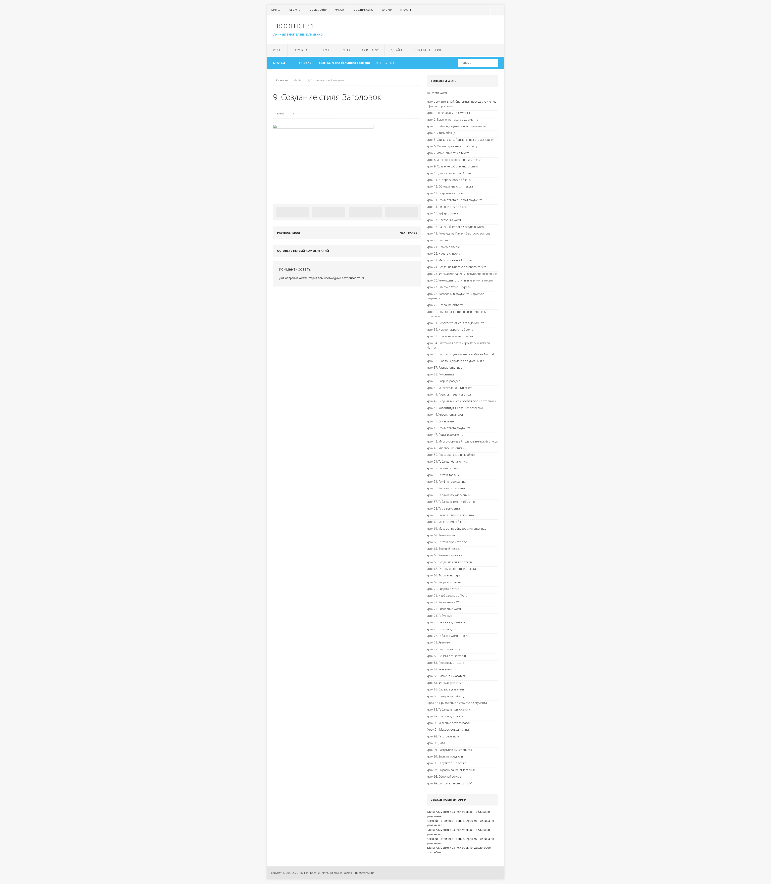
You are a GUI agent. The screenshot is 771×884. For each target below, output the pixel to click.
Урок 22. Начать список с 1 (445, 253)
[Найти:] (478, 62)
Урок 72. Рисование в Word (445, 602)
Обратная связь (363, 9)
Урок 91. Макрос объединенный (448, 729)
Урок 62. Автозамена (441, 535)
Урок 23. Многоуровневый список (449, 260)
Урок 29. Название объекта (445, 305)
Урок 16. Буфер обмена (442, 213)
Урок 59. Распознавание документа (450, 515)
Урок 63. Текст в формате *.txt (447, 542)
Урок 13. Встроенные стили (445, 193)
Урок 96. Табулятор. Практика (446, 763)
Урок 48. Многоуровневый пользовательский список (462, 441)
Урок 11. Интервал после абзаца (449, 180)
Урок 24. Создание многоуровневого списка (456, 267)
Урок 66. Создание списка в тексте (450, 562)
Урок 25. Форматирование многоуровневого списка (462, 274)
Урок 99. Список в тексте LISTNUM (449, 783)
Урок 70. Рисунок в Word (443, 589)
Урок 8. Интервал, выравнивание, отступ (454, 160)
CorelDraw (370, 50)
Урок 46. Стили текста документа (448, 428)
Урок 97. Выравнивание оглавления (451, 770)
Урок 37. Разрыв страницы (444, 367)
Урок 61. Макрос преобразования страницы (456, 528)
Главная (276, 9)
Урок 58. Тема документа (443, 508)
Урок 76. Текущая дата (441, 629)
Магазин (340, 9)
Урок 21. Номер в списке (443, 247)
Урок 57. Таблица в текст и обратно (451, 502)
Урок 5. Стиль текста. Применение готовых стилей (460, 140)
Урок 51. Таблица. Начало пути (447, 461)
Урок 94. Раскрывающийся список (449, 750)
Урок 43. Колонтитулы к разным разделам (455, 408)
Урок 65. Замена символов (445, 555)
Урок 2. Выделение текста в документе (452, 119)
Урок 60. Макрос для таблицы (446, 522)
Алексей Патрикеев (440, 821)
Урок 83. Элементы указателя (446, 676)
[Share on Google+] (401, 212)
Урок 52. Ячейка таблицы (443, 468)
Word (277, 50)
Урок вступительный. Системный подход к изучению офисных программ (461, 104)
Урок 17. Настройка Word (444, 220)
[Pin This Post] (365, 212)
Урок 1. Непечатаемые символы (448, 113)
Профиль (406, 9)
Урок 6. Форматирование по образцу (452, 146)
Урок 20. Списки (437, 240)
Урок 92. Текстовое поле (443, 736)
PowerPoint (302, 50)
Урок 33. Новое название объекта (450, 336)
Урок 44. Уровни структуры (445, 414)
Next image (408, 233)
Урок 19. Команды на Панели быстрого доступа (458, 233)
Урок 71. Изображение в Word (447, 595)
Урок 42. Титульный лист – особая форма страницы (461, 401)
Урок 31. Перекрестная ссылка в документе (455, 323)
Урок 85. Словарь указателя (445, 689)
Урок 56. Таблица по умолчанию (448, 495)
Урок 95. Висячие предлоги (445, 756)
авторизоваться (353, 278)
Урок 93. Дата (436, 743)
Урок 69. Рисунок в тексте (444, 582)
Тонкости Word (437, 93)
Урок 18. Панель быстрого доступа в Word (455, 227)
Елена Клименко (438, 812)
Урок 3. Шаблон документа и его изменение (456, 126)
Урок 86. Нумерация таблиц (445, 696)
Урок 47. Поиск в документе (445, 434)
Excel (327, 50)
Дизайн (396, 50)
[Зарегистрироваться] (501, 10)
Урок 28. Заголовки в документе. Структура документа (455, 296)
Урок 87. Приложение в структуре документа (457, 703)
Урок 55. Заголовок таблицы (446, 488)
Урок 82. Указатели (439, 669)
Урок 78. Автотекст (439, 642)
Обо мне (294, 9)
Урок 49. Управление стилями (446, 448)
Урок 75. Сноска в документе (446, 622)
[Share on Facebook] (292, 212)
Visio (346, 50)
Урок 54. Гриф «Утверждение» (447, 481)
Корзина (386, 9)
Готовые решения (427, 50)
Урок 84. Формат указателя (445, 683)
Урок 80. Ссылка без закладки (446, 656)
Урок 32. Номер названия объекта (450, 329)
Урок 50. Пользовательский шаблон (451, 455)
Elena (280, 113)
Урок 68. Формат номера (444, 575)
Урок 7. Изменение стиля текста (448, 153)
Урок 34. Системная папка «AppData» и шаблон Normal (458, 345)
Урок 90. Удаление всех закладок (448, 723)
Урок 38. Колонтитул (440, 374)
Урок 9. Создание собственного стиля (452, 166)
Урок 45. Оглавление (440, 421)
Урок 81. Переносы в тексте (445, 663)
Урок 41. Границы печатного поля (449, 394)
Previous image (289, 233)
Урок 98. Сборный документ (445, 776)
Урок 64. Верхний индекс (443, 549)
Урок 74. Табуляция (439, 616)
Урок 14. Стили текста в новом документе (454, 200)
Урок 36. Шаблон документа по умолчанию (455, 361)
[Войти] (494, 10)
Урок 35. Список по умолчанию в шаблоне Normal (460, 354)
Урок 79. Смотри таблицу (443, 649)
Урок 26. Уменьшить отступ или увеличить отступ (460, 280)
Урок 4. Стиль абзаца (441, 133)
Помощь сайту (317, 9)
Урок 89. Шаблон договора (445, 716)
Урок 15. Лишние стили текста (447, 207)
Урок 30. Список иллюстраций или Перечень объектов (456, 314)
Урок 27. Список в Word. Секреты (449, 287)
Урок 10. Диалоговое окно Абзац (449, 173)
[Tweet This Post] (328, 212)
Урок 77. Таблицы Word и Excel (447, 636)
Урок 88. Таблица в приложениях (448, 709)
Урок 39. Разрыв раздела (443, 381)
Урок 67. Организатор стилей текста (451, 569)
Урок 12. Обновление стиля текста (450, 186)
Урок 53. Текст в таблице (443, 475)
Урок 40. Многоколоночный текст (449, 388)
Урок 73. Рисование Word (444, 609)
